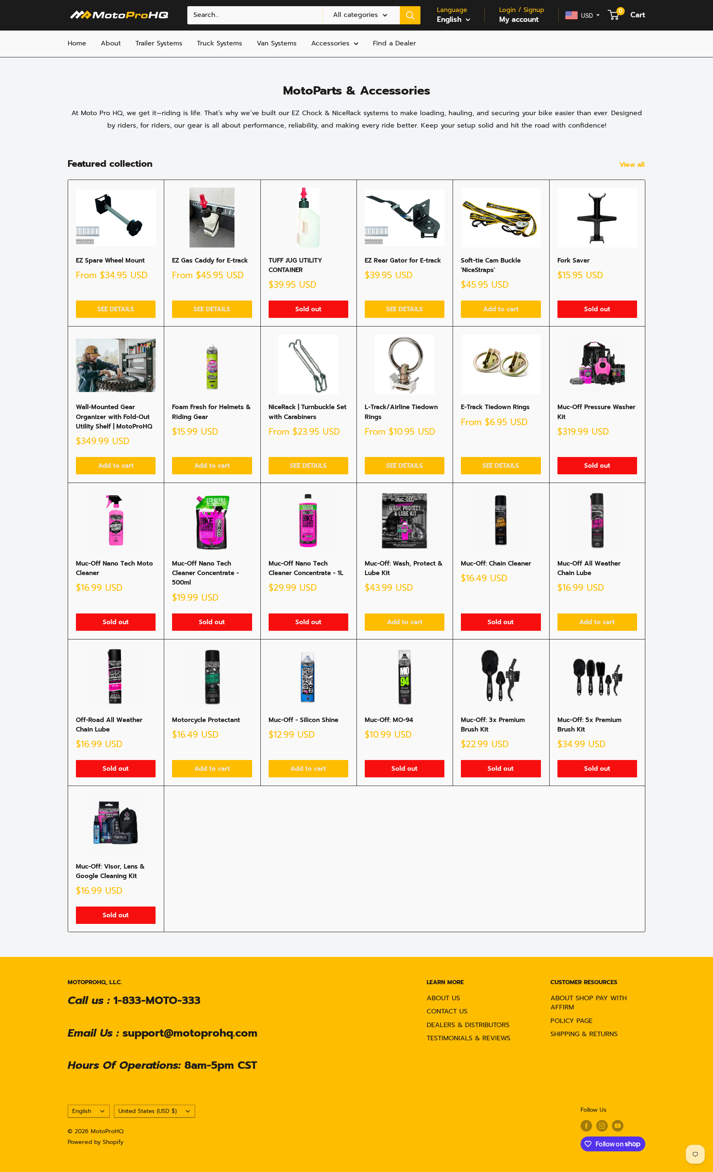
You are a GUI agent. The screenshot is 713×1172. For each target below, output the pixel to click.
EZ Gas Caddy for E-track (210, 260)
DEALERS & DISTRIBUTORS (468, 1025)
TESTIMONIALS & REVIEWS (468, 1038)
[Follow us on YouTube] (617, 1126)
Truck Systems (219, 43)
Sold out (308, 309)
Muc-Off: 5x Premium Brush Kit (589, 724)
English (81, 1111)
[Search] (410, 15)
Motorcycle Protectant (206, 720)
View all (633, 165)
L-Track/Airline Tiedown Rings (401, 412)
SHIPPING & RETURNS (584, 1034)
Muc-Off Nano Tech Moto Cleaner (114, 568)
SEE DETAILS (115, 309)
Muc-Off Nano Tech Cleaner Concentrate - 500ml (205, 573)
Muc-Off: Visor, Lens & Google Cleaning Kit (110, 871)
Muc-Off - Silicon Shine (303, 720)
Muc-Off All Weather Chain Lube (589, 568)
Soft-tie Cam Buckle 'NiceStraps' (491, 265)
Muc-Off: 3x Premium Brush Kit (493, 724)
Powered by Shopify (95, 1142)
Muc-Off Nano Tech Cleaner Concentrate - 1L (306, 568)
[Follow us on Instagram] (602, 1126)
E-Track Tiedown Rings (495, 407)
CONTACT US (447, 1011)
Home (77, 43)
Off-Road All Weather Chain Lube (109, 724)
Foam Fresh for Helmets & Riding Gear (211, 412)
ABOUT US (443, 998)
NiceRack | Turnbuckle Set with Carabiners (308, 412)
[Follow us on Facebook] (586, 1126)
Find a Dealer (394, 43)
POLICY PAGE (571, 1021)
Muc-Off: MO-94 (389, 720)
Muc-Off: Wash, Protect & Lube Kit (404, 568)
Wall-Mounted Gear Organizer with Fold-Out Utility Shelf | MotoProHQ (114, 417)
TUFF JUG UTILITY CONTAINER (295, 265)
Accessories (330, 43)
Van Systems (277, 43)
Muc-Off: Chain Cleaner (496, 563)
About (111, 43)
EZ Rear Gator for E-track (403, 260)
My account (519, 19)
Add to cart (501, 309)
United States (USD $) (147, 1111)
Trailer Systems (158, 43)
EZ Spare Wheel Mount (110, 260)
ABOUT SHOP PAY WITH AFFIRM (588, 1002)
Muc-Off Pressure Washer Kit (596, 412)
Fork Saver (573, 260)
